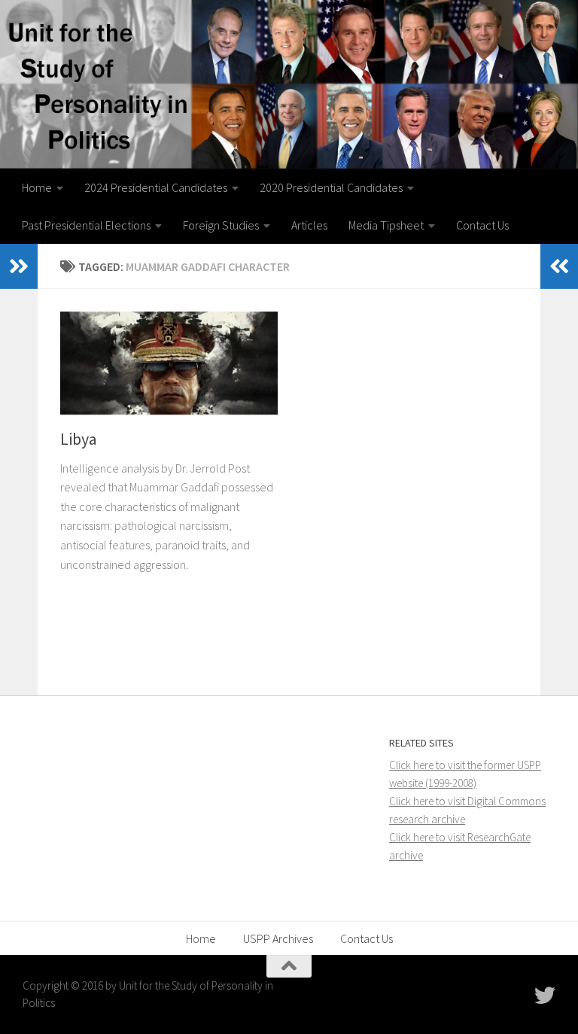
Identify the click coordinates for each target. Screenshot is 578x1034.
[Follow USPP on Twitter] (544, 995)
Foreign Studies (221, 225)
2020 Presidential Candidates (331, 187)
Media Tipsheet (386, 225)
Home (37, 187)
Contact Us (482, 225)
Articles (309, 225)
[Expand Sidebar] (19, 266)
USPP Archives (278, 938)
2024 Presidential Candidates (155, 187)
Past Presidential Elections (86, 225)
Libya (78, 438)
